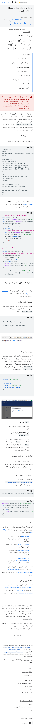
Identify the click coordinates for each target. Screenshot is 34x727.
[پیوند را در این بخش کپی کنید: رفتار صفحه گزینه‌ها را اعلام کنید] (30, 285)
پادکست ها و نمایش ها (27, 692)
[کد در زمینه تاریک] (27, 147)
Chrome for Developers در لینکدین (22, 707)
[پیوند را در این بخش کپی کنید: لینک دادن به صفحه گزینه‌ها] (11, 475)
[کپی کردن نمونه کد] (30, 147)
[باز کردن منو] (30, 2)
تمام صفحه (5, 291)
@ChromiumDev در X (26, 701)
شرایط (30, 718)
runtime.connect (14, 570)
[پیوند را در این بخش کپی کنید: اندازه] (27, 601)
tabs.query (25, 536)
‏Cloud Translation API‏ (17, 20)
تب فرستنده (19, 590)
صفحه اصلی (29, 29)
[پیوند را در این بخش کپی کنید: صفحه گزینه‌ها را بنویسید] (9, 136)
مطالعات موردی (28, 686)
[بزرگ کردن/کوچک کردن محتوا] (20, 55)
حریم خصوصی (23, 718)
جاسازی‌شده (28, 294)
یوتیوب (30, 704)
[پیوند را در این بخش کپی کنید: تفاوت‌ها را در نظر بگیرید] (10, 456)
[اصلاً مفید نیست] (18, 35)
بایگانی (30, 689)
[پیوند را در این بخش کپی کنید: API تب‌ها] (24, 523)
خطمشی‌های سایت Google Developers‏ (13, 652)
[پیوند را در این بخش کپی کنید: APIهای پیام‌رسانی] (17, 581)
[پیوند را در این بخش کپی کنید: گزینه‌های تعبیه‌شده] (17, 352)
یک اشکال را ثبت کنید (27, 672)
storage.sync (27, 204)
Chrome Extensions (16, 8)
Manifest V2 (24, 11)
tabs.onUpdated (23, 550)
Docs (30, 8)
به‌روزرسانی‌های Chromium (25, 683)
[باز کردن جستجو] (16, 2)
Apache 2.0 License (14, 649)
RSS (31, 710)
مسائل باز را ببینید (28, 675)
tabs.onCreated (23, 544)
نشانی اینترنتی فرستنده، (25, 593)
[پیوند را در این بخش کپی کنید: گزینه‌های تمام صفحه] (16, 302)
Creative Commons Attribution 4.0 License (17, 647)
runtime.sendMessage (24, 572)
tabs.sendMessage (22, 561)
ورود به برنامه (5, 2)
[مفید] (21, 35)
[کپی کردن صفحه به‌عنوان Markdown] (11, 48)
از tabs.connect (23, 558)
